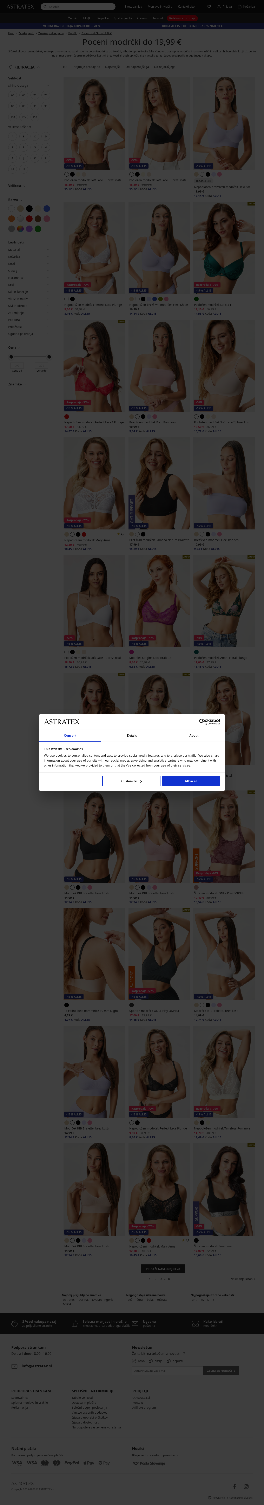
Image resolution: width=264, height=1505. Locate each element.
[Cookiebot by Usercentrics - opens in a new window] (202, 722)
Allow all (191, 781)
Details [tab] (132, 735)
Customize (129, 781)
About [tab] (193, 735)
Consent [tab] (70, 735)
